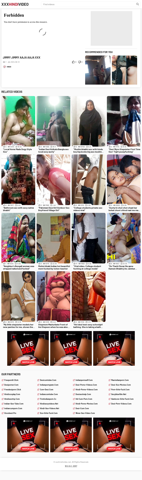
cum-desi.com (46, 389)
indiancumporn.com (13, 408)
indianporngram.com (49, 385)
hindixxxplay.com (12, 394)
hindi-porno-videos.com (87, 389)
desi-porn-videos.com (121, 403)
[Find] (137, 4)
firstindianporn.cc (48, 399)
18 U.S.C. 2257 (71, 466)
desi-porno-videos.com (86, 385)
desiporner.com (11, 385)
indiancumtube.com (49, 394)
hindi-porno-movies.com (87, 403)
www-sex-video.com (85, 413)
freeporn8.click (11, 380)
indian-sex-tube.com (13, 403)
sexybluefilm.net (118, 394)
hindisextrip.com (12, 399)
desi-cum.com (82, 408)
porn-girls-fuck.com (120, 389)
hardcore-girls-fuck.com (122, 399)
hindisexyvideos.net (49, 403)
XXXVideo (15, 4)
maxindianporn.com (120, 380)
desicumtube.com (48, 380)
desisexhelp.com (83, 394)
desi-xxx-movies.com (121, 385)
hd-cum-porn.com (84, 399)
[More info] (33, 144)
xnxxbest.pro (10, 413)
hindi (9, 67)
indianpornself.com (84, 380)
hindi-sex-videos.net (49, 408)
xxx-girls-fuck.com (49, 413)
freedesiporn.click (12, 389)
